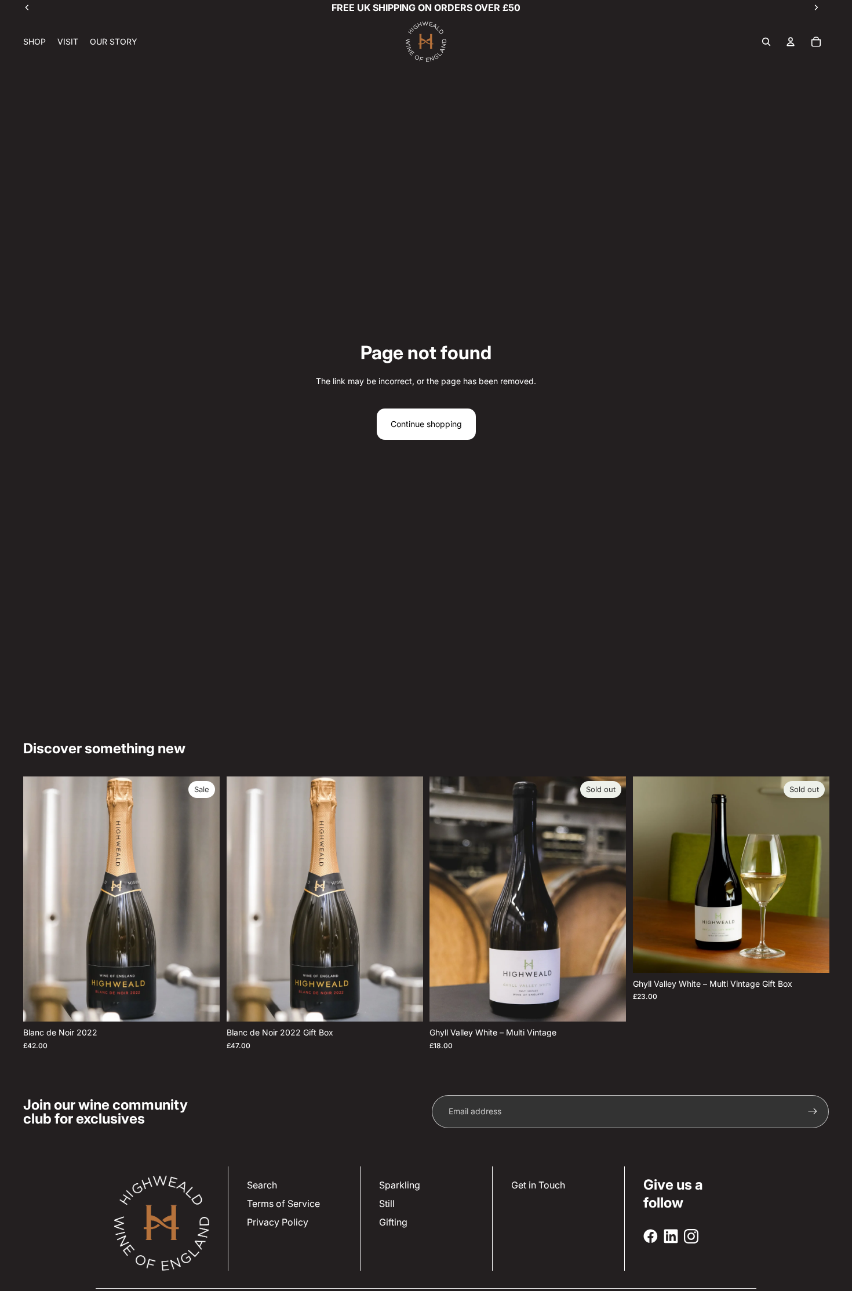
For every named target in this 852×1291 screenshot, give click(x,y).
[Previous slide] (244, 899)
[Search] (766, 41)
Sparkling (399, 1185)
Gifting (393, 1222)
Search (262, 1185)
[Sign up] (813, 1111)
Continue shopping (426, 424)
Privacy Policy (277, 1222)
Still (387, 1203)
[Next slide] (405, 899)
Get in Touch (538, 1185)
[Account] (790, 41)
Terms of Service (283, 1203)
